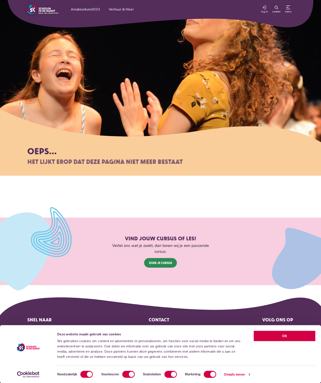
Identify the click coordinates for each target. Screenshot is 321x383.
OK (284, 336)
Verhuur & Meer (121, 9)
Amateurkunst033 (85, 9)
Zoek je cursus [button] (160, 263)
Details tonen (234, 374)
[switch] (128, 374)
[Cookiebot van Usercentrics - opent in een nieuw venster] (28, 374)
